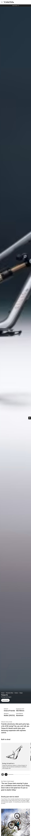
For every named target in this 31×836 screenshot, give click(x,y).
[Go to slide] (16, 774)
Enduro (16, 692)
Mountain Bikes (9, 692)
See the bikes (5, 700)
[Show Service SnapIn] (29, 418)
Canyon (2, 692)
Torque (20, 692)
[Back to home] (9, 2)
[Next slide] (6, 774)
